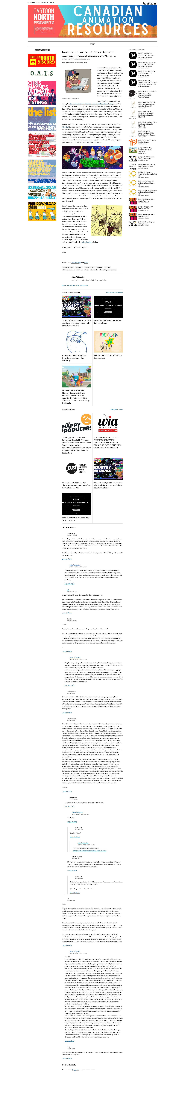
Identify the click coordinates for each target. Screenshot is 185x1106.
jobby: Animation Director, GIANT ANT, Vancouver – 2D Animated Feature (147, 64)
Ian (68, 590)
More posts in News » (117, 409)
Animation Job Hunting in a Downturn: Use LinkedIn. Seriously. (74, 358)
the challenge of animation (107, 270)
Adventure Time (68, 267)
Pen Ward (94, 270)
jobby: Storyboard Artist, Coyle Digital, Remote (146, 165)
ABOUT (51, 3)
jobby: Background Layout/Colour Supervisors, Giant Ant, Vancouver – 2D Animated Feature (147, 83)
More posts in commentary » (114, 292)
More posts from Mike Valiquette (75, 285)
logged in (75, 1070)
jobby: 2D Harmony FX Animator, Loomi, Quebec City (146, 183)
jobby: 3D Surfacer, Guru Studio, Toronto (146, 200)
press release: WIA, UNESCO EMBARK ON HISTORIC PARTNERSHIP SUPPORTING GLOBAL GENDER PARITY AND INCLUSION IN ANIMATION (107, 442)
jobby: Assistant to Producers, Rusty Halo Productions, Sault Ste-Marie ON (146, 114)
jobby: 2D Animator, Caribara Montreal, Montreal (145, 150)
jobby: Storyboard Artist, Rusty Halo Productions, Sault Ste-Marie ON (146, 104)
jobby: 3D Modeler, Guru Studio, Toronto (146, 215)
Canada (99, 267)
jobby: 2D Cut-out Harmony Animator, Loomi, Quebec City (147, 192)
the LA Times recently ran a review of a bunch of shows (90, 104)
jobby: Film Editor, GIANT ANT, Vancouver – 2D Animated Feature (147, 73)
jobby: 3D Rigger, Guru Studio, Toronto (145, 208)
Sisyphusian (86, 242)
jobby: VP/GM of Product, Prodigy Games (147, 141)
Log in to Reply (67, 559)
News (86, 262)
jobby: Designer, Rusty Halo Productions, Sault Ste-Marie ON (147, 124)
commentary (75, 262)
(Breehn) (65, 127)
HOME (38, 3)
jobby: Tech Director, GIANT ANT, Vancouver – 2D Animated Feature (146, 55)
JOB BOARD (44, 3)
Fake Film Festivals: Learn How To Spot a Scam (107, 321)
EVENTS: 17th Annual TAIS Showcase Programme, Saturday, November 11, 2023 (76, 485)
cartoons (107, 267)
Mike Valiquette (75, 565)
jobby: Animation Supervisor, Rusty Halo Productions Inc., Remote (146, 133)
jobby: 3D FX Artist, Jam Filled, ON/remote (146, 158)
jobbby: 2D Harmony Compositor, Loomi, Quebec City (147, 174)
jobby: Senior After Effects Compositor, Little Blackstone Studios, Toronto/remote (147, 94)
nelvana (79, 270)
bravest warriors (89, 267)
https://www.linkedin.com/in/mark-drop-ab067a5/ (89, 851)
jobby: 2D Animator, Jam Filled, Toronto (146, 223)
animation (79, 267)
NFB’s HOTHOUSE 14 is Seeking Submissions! (108, 356)
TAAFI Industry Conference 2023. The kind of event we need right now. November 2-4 (76, 323)
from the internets (68, 270)
